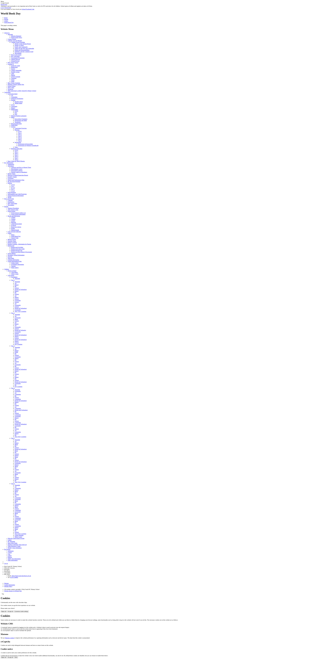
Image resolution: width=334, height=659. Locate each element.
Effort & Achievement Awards (16, 538)
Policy (16, 147)
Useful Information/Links (15, 261)
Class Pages (11, 275)
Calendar (10, 200)
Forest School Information (18, 214)
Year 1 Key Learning (20, 311)
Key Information (8, 162)
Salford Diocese (15, 59)
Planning (17, 130)
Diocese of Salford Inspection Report (18, 175)
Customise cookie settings (21, 611)
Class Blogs (14, 272)
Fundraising (11, 202)
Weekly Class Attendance (15, 548)
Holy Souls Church (13, 62)
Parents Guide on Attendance (19, 172)
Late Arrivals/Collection (14, 231)
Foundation (14, 277)
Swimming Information (17, 264)
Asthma (13, 219)
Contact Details (12, 39)
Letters (6, 21)
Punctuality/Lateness (16, 170)
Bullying (13, 222)
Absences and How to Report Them (21, 167)
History (13, 108)
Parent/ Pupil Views (16, 37)
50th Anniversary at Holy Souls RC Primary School (22, 90)
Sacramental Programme (18, 58)
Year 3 (20, 136)
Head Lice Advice (16, 227)
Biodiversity (14, 67)
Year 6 (20, 141)
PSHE (16, 352)
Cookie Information (9, 585)
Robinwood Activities (17, 247)
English (13, 100)
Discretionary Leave (16, 169)
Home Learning (12, 270)
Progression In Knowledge (25, 144)
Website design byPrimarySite (13, 591)
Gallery (10, 540)
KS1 (16, 112)
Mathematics (14, 109)
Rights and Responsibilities (22, 50)
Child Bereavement (16, 224)
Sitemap (6, 583)
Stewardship (18, 53)
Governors (10, 178)
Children (6, 269)
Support (10, 256)
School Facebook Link (28, 9)
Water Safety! (15, 267)
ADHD (13, 217)
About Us (7, 33)
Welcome (10, 34)
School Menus (12, 253)
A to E (13, 184)
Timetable (17, 278)
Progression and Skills (21, 120)
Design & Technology (17, 98)
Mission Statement (16, 36)
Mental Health (15, 230)
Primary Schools (12, 242)
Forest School (11, 211)
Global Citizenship (16, 70)
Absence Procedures (13, 208)
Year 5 (20, 139)
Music (13, 117)
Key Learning (18, 344)
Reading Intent (19, 101)
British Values (11, 173)
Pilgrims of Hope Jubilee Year (16, 84)
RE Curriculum (15, 56)
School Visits (14, 238)
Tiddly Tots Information (14, 559)
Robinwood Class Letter (18, 249)
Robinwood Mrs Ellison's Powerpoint (21, 252)
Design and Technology (21, 410)
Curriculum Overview (21, 128)
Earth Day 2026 (15, 65)
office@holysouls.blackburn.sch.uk (21, 576)
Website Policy (8, 586)
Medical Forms (12, 239)
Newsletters (11, 205)
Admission (11, 551)
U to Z (13, 191)
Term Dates (11, 258)
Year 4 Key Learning (20, 436)
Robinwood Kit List (16, 250)
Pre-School (7, 549)
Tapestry (13, 266)
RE (15, 286)
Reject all (3, 611)
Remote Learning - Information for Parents (19, 244)
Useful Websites (19, 535)
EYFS (13, 105)
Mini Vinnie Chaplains (14, 83)
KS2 (16, 114)
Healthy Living (15, 72)
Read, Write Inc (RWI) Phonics (16, 161)
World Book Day (9, 22)
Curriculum (7, 92)
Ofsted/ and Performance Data (16, 180)
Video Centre (14, 274)
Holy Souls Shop (12, 203)
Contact (10, 552)
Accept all (10, 611)
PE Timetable (11, 541)
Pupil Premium (12, 192)
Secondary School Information (16, 255)
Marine (13, 75)
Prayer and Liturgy (16, 54)
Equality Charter (12, 177)
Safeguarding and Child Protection (17, 194)
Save (16, 657)
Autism (13, 220)
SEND (9, 197)
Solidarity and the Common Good (24, 51)
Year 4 (20, 137)
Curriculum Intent (12, 94)
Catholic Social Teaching (18, 42)
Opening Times (12, 241)
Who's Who (11, 87)
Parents (6, 19)
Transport (13, 78)
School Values (11, 86)
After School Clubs (13, 209)
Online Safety (15, 263)
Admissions (11, 164)
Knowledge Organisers (21, 119)
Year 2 (20, 134)
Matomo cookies (9, 638)
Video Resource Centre (14, 546)
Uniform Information (13, 260)
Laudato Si (11, 64)
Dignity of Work (19, 45)
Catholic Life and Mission (15, 40)
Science (13, 126)
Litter (12, 73)
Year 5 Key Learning (20, 482)
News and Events (9, 198)
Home (6, 18)
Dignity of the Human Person (23, 44)
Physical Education (16, 123)
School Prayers (15, 61)
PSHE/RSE (14, 125)
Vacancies (10, 89)
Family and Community (21, 47)
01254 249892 (14, 577)
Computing (14, 97)
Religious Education (16, 148)
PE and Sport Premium (14, 181)
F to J (12, 186)
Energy (13, 69)
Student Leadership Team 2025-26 (17, 544)
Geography (14, 106)
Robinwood (11, 245)
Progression (18, 142)
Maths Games (18, 537)
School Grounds (15, 76)
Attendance (11, 166)
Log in (2, 7)
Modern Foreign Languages (18, 116)
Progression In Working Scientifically (28, 145)
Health (13, 228)
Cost (9, 554)
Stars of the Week (12, 543)
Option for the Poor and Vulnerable (24, 48)
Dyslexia (13, 225)
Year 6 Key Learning (20, 533)
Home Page (4, 4)
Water (12, 81)
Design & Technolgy (20, 330)
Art (12, 95)
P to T (12, 189)
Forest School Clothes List (18, 213)
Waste (12, 80)
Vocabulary (18, 122)
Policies (10, 183)
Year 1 (20, 133)
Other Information (13, 560)
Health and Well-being (14, 216)
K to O (13, 188)
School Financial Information (16, 195)
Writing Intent (18, 103)
